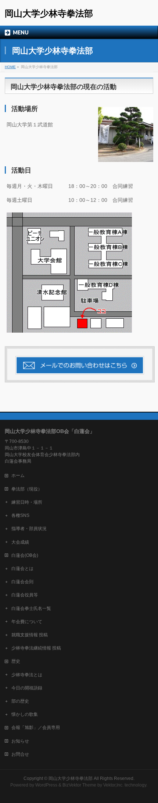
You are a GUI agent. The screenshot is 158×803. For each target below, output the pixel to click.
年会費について (26, 621)
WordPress (46, 785)
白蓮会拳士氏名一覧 (31, 608)
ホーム (18, 475)
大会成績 (20, 542)
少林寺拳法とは (26, 674)
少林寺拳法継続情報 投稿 (36, 648)
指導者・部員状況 (29, 528)
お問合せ (20, 754)
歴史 (15, 661)
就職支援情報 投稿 (29, 634)
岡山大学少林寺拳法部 (49, 13)
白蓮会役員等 (24, 594)
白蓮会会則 (22, 581)
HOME (10, 67)
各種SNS (20, 515)
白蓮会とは (22, 568)
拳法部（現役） (26, 489)
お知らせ (20, 741)
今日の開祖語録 (26, 688)
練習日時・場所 (26, 502)
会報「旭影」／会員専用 (35, 727)
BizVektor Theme (79, 785)
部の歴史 (20, 701)
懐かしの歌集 (24, 714)
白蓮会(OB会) (24, 555)
